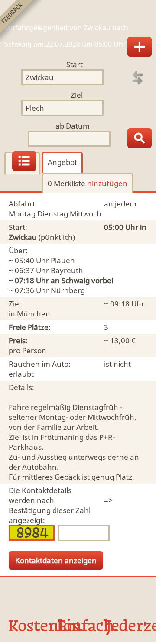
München (33, 314)
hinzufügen (107, 183)
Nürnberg (68, 290)
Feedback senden (21, 21)
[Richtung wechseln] (137, 78)
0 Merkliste (87, 183)
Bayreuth (67, 270)
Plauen (63, 260)
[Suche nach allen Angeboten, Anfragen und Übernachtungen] (139, 138)
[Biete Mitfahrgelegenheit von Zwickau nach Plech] (139, 47)
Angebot (62, 162)
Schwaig (76, 280)
